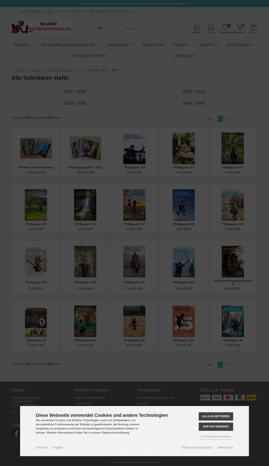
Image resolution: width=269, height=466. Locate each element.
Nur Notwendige (216, 426)
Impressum (225, 447)
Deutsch (41, 447)
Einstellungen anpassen (216, 436)
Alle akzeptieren (215, 416)
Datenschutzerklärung (196, 447)
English (57, 447)
